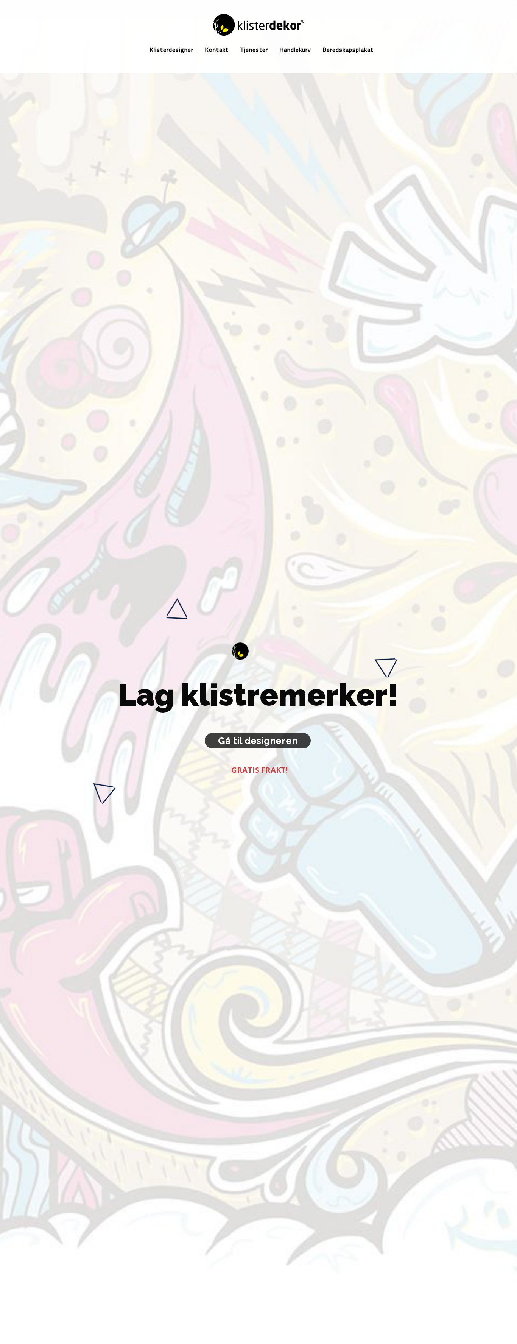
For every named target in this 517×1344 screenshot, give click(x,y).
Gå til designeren (257, 740)
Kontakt (217, 49)
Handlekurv (295, 49)
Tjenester (254, 49)
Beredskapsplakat (348, 49)
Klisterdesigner (171, 49)
